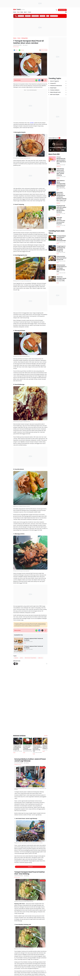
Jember (32, 122)
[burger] (66, 12)
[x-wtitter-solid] (42, 80)
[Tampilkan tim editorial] (46, 663)
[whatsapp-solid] (36, 80)
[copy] (45, 80)
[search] (56, 10)
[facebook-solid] (39, 80)
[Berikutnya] (47, 725)
